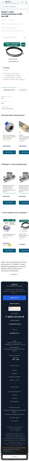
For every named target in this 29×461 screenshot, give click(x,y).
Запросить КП (14, 298)
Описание (23, 89)
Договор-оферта (14, 417)
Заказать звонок (14, 303)
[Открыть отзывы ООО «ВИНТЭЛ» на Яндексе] (14, 309)
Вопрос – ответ (14, 380)
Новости (14, 395)
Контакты (14, 398)
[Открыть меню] (3, 2)
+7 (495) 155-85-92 (15, 320)
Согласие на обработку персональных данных (14, 411)
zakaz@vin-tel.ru (14, 333)
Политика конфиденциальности (14, 414)
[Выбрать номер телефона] (26, 2)
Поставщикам (14, 401)
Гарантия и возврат (14, 377)
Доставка (14, 373)
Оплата (14, 370)
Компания (15, 387)
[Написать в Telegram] (22, 2)
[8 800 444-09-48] (14, 317)
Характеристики (9, 89)
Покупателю (14, 365)
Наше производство (14, 391)
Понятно (14, 456)
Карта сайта (14, 421)
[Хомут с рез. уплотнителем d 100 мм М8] (14, 52)
